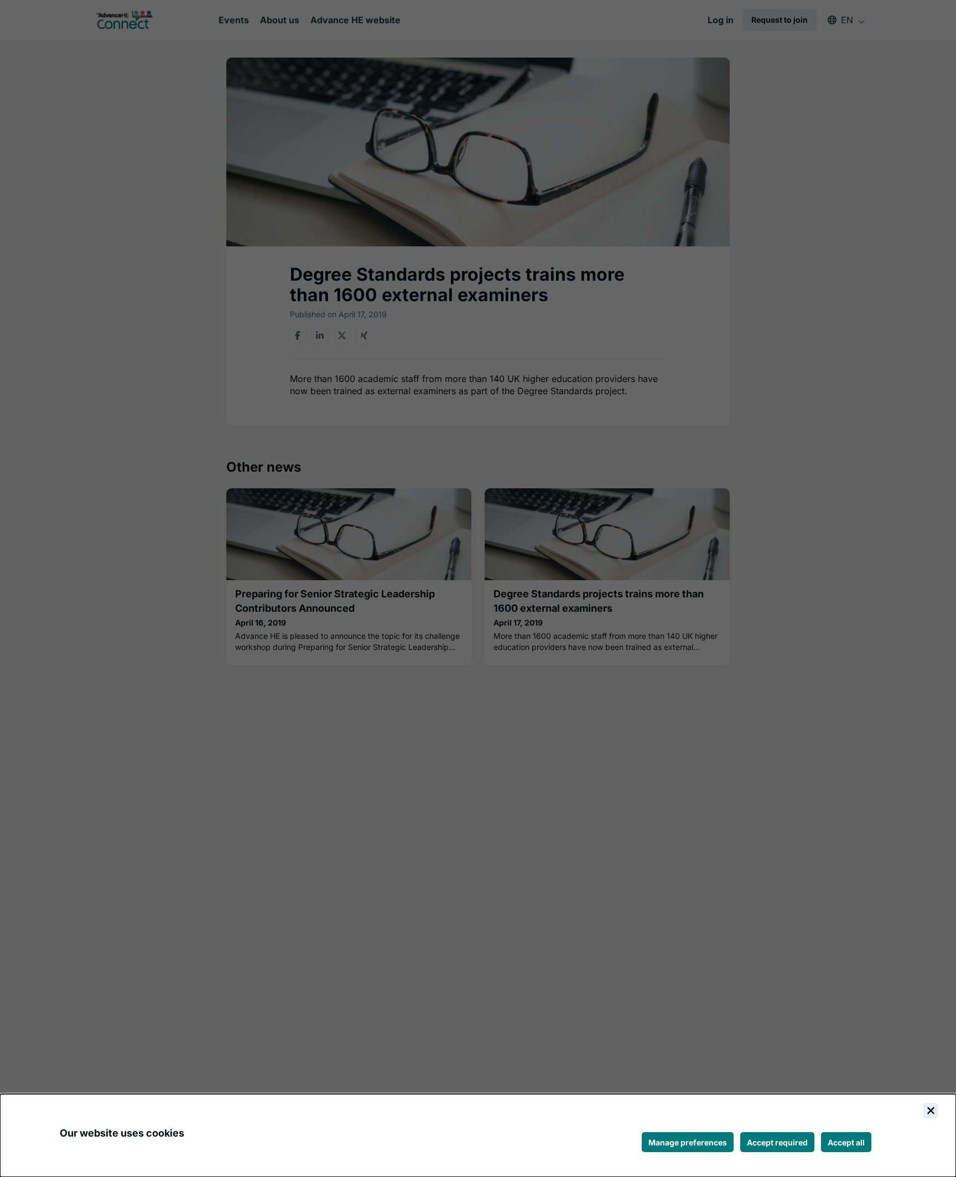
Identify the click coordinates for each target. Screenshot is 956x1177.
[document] (478, 1135)
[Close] (930, 1110)
